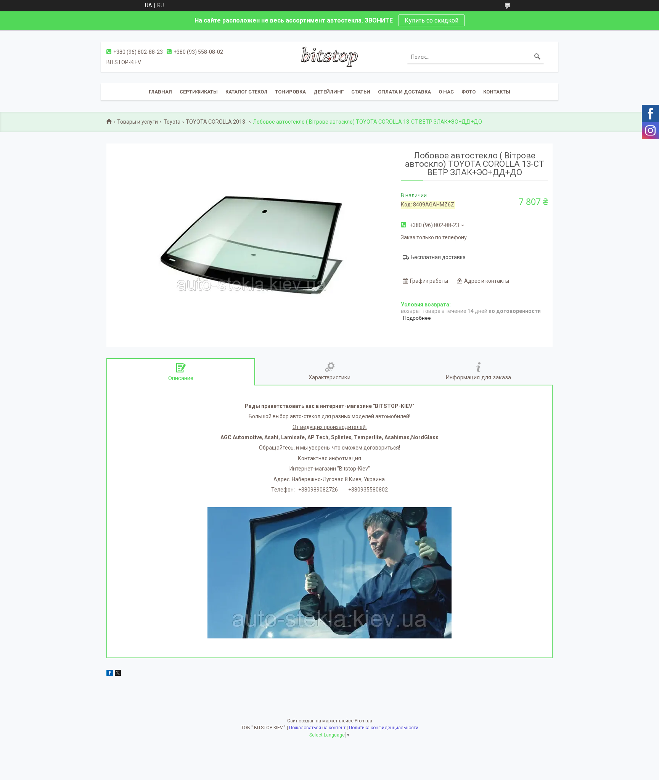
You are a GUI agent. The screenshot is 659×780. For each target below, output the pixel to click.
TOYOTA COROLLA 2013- (216, 122)
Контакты (496, 92)
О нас (446, 92)
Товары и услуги (137, 122)
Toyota (172, 122)
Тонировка (290, 92)
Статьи (360, 92)
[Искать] (537, 57)
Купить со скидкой (431, 20)
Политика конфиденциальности (383, 727)
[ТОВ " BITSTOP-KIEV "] (329, 56)
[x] (118, 674)
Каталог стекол (246, 92)
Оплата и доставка (404, 92)
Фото (468, 92)
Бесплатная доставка (438, 257)
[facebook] (109, 674)
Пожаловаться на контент (317, 727)
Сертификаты (199, 92)
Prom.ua (363, 721)
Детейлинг (328, 92)
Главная (160, 92)
